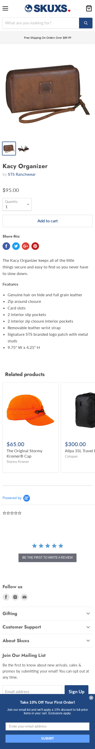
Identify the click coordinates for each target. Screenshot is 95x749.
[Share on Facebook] (6, 246)
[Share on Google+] (25, 246)
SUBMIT (47, 738)
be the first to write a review (47, 557)
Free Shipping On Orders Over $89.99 (47, 37)
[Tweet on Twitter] (16, 246)
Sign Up (76, 691)
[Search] (85, 23)
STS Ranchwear (22, 174)
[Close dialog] (91, 698)
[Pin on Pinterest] (35, 246)
